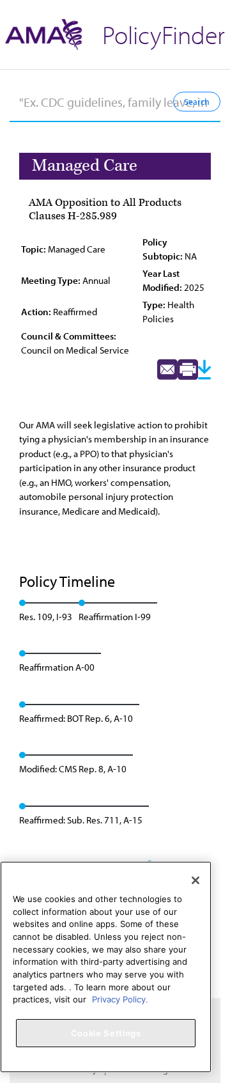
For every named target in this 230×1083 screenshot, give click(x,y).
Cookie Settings (106, 1033)
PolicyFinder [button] (163, 34)
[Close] (195, 880)
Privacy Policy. (120, 999)
